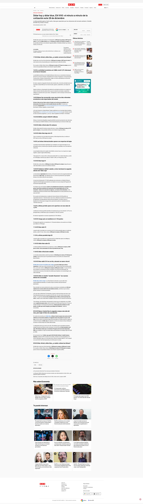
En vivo (100, 4)
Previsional (86, 7)
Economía (67, 7)
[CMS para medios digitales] (90, 500)
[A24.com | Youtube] (46, 486)
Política (63, 7)
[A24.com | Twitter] (42, 486)
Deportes (91, 7)
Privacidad (85, 485)
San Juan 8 (63, 489)
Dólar (38, 10)
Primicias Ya (77, 7)
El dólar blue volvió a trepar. (39, 280)
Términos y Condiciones (88, 487)
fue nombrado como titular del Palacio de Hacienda (51, 112)
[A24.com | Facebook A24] (40, 486)
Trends (95, 7)
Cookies (84, 488)
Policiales (81, 7)
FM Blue (63, 486)
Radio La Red (106, 4)
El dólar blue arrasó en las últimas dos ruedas (43, 264)
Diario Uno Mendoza (65, 488)
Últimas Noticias (52, 7)
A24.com (63, 482)
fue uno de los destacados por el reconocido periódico (57, 105)
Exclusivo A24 (58, 7)
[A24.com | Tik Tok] (48, 486)
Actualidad (72, 7)
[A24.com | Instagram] (44, 486)
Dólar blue (41, 10)
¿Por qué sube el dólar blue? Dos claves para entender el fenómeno (46, 371)
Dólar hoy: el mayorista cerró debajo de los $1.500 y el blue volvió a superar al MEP (49, 376)
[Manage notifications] (140, 499)
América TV (63, 490)
